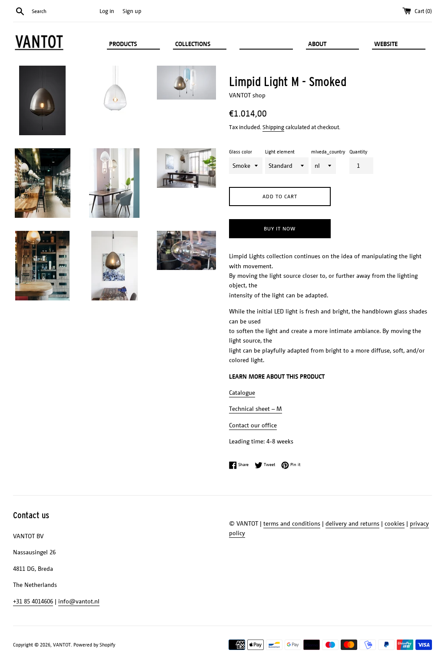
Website (386, 43)
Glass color (240, 152)
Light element (280, 152)
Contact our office (253, 425)
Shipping (273, 126)
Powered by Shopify (94, 645)
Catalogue (242, 392)
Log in (107, 10)
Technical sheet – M (255, 408)
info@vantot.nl (79, 601)
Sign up (132, 10)
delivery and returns (352, 523)
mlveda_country (328, 152)
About (318, 43)
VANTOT (62, 645)
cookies (395, 523)
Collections (193, 43)
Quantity (358, 152)
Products (124, 43)
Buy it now (280, 228)
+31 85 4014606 (33, 601)
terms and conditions (291, 523)
